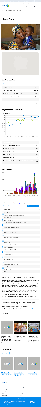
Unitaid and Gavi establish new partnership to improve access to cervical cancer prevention (20, 339)
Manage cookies (32, 399)
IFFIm (21, 395)
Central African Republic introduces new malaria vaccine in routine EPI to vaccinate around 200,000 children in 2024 (34, 339)
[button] (39, 209)
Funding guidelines (7, 1)
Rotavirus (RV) (7, 261)
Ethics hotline (26, 1)
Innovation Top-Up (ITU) (9, 239)
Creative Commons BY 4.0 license (29, 308)
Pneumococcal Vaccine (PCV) (10, 257)
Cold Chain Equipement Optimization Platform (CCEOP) (14, 215)
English (33, 1)
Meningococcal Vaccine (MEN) (10, 244)
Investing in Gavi (24, 6)
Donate (21, 391)
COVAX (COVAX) (7, 217)
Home (3, 10)
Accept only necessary (32, 402)
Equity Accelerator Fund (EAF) (10, 220)
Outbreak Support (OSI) (8, 254)
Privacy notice (19, 405)
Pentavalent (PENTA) (8, 259)
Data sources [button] (6, 113)
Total (5, 271)
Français (36, 1)
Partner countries (32, 3)
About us (20, 3)
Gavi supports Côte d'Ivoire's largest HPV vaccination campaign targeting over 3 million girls (6, 339)
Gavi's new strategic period (17, 1)
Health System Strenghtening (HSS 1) (11, 227)
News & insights (32, 6)
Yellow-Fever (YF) (7, 269)
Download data (6, 205)
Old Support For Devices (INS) (10, 230)
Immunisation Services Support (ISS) (11, 237)
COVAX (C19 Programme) (9, 212)
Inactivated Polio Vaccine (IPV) (10, 232)
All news (4, 317)
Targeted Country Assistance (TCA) (11, 264)
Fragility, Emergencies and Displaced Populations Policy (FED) (16, 222)
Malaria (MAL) (7, 242)
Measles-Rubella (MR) (8, 247)
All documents (5, 353)
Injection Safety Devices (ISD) (10, 234)
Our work (25, 3)
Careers (3, 393)
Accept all (31, 405)
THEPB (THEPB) (7, 266)
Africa (14, 10)
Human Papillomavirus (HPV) (9, 225)
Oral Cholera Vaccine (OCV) (9, 252)
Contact (21, 393)
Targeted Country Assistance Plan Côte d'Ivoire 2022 (19, 374)
